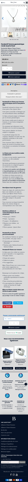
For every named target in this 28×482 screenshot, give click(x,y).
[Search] (24, 2)
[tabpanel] (4, 35)
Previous (2, 18)
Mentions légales (5, 451)
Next (25, 18)
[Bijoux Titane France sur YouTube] (16, 475)
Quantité (4, 65)
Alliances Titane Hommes (8, 427)
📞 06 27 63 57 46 (6, 459)
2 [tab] (12, 39)
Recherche (4, 430)
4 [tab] (16, 39)
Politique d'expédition (7, 444)
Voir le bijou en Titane (7, 368)
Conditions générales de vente (9, 441)
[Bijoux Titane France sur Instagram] (13, 475)
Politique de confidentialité (8, 449)
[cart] (27, 2)
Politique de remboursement (9, 446)
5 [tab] (17, 39)
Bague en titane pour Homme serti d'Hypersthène (20, 361)
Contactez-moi (5, 435)
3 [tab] (14, 39)
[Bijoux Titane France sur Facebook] (11, 475)
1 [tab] (10, 39)
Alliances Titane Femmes (8, 425)
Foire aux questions (6, 432)
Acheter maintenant (15, 77)
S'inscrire (22, 462)
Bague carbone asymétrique (7, 361)
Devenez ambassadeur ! (17, 471)
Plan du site (7, 471)
